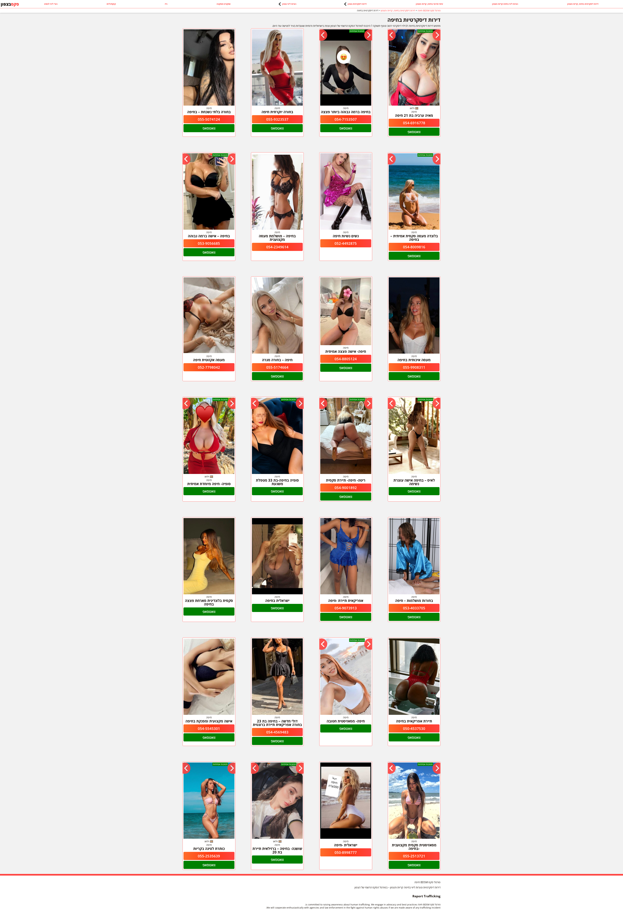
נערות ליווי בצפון (289, 4)
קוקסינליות (111, 4)
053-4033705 (414, 607)
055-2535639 (209, 855)
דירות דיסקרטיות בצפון (357, 4)
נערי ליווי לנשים (50, 4)
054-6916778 (414, 122)
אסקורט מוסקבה (224, 4)
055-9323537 (277, 119)
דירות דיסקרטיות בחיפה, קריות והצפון (583, 4)
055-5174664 (277, 367)
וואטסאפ (414, 131)
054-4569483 (277, 732)
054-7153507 (346, 119)
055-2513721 (414, 855)
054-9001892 (346, 487)
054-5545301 (209, 728)
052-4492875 (346, 243)
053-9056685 (209, 243)
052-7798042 (209, 367)
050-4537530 (414, 728)
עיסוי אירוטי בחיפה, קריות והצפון (429, 4)
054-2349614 (277, 246)
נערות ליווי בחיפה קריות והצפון (505, 4)
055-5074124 (209, 119)
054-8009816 (414, 246)
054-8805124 (346, 358)
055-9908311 (414, 367)
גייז (166, 4)
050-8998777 (346, 852)
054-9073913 (346, 607)
